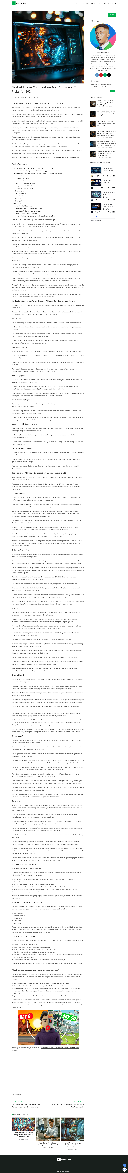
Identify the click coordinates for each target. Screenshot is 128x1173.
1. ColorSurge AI (18, 191)
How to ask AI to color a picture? (26, 214)
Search (92, 12)
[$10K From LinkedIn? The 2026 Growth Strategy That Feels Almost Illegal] (93, 104)
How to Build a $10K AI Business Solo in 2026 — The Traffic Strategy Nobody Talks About (106, 133)
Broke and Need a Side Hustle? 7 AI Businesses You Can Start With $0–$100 (106, 123)
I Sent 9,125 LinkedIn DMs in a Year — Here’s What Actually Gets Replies (106, 113)
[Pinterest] (101, 75)
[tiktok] (109, 75)
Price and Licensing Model (24, 188)
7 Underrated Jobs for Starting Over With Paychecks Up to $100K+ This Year (106, 153)
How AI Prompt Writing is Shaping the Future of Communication (72, 1145)
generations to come (55, 860)
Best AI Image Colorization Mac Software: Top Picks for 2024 (33, 168)
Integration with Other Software (26, 186)
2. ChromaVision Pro (20, 193)
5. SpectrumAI (17, 201)
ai (15, 1094)
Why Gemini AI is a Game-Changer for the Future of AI (48, 1144)
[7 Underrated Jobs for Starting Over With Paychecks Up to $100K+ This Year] (93, 154)
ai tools (18, 1094)
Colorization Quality (22, 178)
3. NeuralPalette (18, 196)
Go (113, 91)
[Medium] (105, 75)
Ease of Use (19, 176)
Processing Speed (21, 181)
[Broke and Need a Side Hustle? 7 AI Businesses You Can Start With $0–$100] (93, 124)
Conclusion (17, 203)
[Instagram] (97, 75)
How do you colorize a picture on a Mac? (29, 208)
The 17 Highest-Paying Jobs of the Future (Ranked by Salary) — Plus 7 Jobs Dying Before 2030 (106, 143)
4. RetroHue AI (18, 198)
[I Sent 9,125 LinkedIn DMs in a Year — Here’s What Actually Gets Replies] (93, 114)
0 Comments (109, 106)
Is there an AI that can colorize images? (28, 211)
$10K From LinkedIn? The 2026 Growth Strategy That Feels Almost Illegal (106, 103)
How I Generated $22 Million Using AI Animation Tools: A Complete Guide (23, 1135)
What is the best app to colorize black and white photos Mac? (36, 216)
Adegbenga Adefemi (20, 97)
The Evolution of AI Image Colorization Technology (30, 171)
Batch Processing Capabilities (25, 183)
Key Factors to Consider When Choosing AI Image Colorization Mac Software (38, 173)
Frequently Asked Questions (22, 206)
